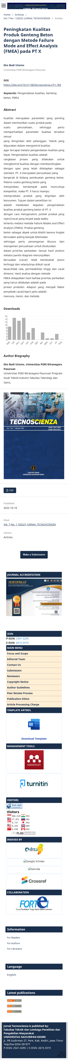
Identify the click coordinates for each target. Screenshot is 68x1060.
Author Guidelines (18, 687)
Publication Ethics (18, 699)
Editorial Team (16, 659)
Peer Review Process (20, 693)
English (11, 974)
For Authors (13, 943)
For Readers (13, 937)
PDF (11, 490)
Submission (14, 670)
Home (7, 14)
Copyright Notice (17, 682)
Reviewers (13, 676)
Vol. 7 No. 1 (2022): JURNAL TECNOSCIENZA (27, 18)
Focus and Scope (17, 653)
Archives (19, 14)
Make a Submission (34, 554)
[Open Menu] (3, 5)
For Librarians (14, 948)
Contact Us (14, 665)
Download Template (34, 738)
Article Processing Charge (23, 704)
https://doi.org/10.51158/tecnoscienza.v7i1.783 (32, 85)
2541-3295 (22, 638)
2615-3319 (22, 642)
